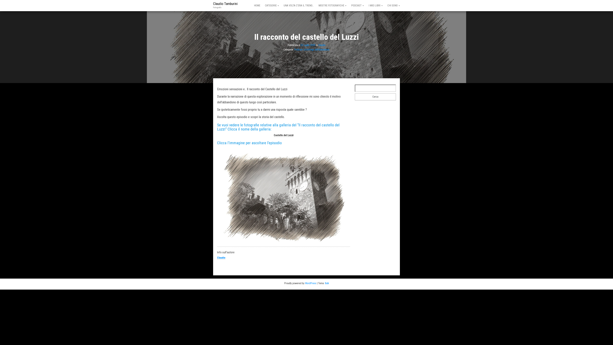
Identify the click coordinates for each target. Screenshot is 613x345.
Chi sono (392, 5)
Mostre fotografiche (331, 5)
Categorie (271, 5)
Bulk (327, 283)
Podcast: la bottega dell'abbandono (311, 49)
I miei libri (375, 5)
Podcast (356, 5)
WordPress (310, 283)
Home (257, 5)
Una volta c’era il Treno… (299, 5)
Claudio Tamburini (225, 4)
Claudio (321, 44)
